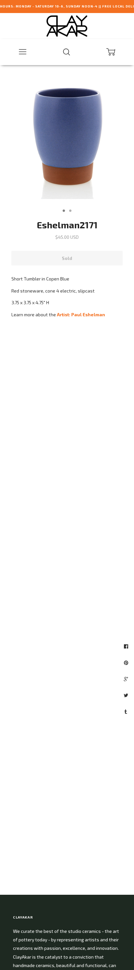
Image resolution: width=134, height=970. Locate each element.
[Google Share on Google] (127, 678)
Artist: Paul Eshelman (81, 314)
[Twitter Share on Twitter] (127, 695)
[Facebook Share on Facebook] (127, 646)
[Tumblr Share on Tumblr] (127, 711)
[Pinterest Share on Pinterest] (127, 662)
